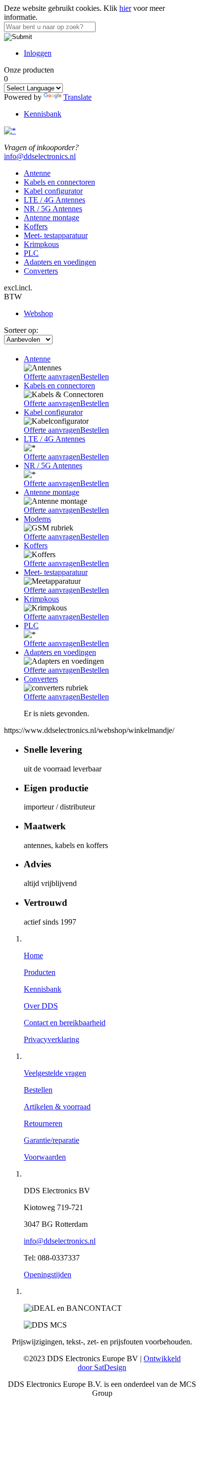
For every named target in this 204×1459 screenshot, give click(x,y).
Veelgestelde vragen (55, 1073)
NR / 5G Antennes (53, 208)
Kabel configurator (53, 191)
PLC (31, 253)
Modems (37, 519)
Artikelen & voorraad (57, 1106)
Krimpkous (41, 244)
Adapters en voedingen (60, 262)
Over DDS (41, 1006)
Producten (39, 972)
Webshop (38, 313)
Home (33, 955)
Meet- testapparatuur (56, 235)
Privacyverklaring (51, 1039)
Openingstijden (47, 1274)
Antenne (37, 173)
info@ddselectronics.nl (40, 156)
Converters (41, 271)
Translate (77, 97)
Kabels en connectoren (59, 182)
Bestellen (94, 376)
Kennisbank (42, 114)
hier (125, 8)
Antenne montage (51, 217)
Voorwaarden (45, 1157)
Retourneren (43, 1123)
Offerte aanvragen (52, 376)
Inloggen (37, 53)
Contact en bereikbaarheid (64, 1022)
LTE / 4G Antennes (54, 200)
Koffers (36, 226)
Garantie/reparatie (51, 1140)
